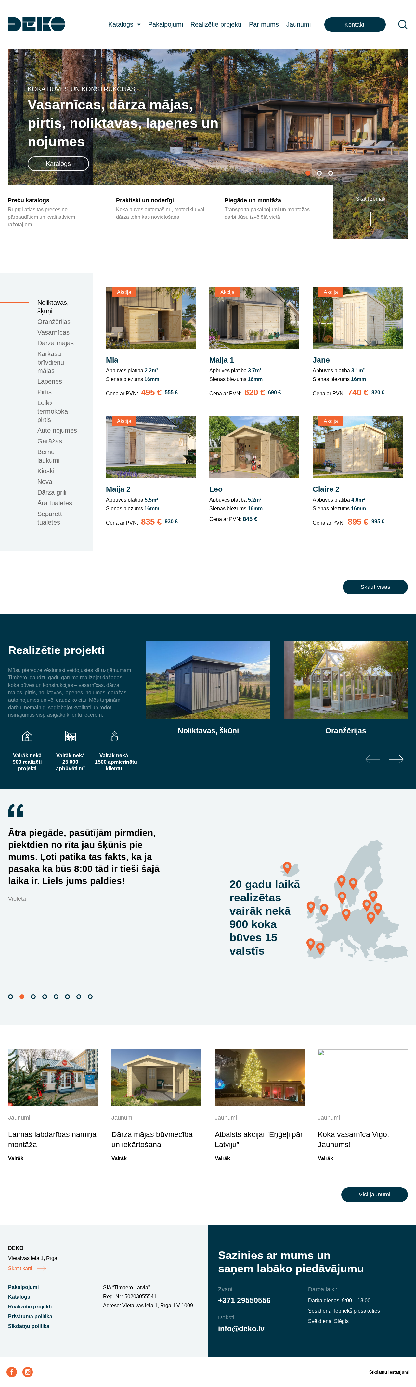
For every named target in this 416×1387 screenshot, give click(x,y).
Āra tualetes (54, 503)
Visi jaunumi (374, 1194)
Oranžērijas (54, 321)
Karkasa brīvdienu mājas (50, 362)
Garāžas (49, 441)
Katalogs (120, 24)
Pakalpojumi (165, 24)
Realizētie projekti (215, 24)
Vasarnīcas (53, 332)
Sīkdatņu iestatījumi (389, 1372)
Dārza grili (51, 492)
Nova (44, 481)
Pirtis (44, 392)
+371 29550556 (244, 1300)
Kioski (45, 471)
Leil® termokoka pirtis (52, 411)
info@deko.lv (241, 1328)
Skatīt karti (20, 1268)
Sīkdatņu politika (28, 1326)
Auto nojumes (57, 430)
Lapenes (49, 381)
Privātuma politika (30, 1316)
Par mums (264, 24)
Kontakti (355, 24)
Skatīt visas (375, 587)
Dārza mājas (55, 343)
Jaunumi (298, 24)
